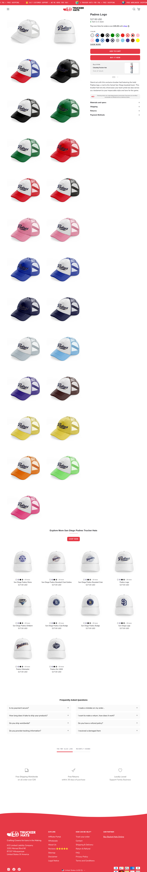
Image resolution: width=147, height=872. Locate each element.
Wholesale (53, 840)
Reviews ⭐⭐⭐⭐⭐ (58, 848)
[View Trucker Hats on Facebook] (14, 869)
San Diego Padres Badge (90, 625)
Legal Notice (53, 860)
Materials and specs (98, 102)
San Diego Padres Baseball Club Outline (57, 582)
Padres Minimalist (22, 669)
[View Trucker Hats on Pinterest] (19, 869)
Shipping (94, 107)
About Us (52, 844)
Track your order (83, 836)
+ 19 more (128, 623)
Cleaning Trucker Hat (100, 67)
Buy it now (115, 58)
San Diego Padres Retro (23, 582)
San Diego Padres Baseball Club (90, 582)
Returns (93, 111)
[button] (134, 9)
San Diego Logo (124, 625)
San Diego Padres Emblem (23, 625)
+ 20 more (27, 579)
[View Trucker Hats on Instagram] (8, 869)
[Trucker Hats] (73, 9)
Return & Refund (83, 848)
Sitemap (51, 852)
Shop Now (73, 539)
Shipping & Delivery (84, 844)
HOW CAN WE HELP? (83, 832)
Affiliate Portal (54, 836)
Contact (79, 840)
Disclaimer (52, 856)
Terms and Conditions (85, 860)
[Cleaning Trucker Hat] (132, 68)
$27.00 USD (22, 585)
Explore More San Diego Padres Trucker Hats (73, 530)
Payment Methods (97, 115)
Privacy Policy (82, 856)
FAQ (78, 852)
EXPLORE (51, 832)
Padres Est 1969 (56, 669)
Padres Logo (124, 582)
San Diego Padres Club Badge (56, 625)
